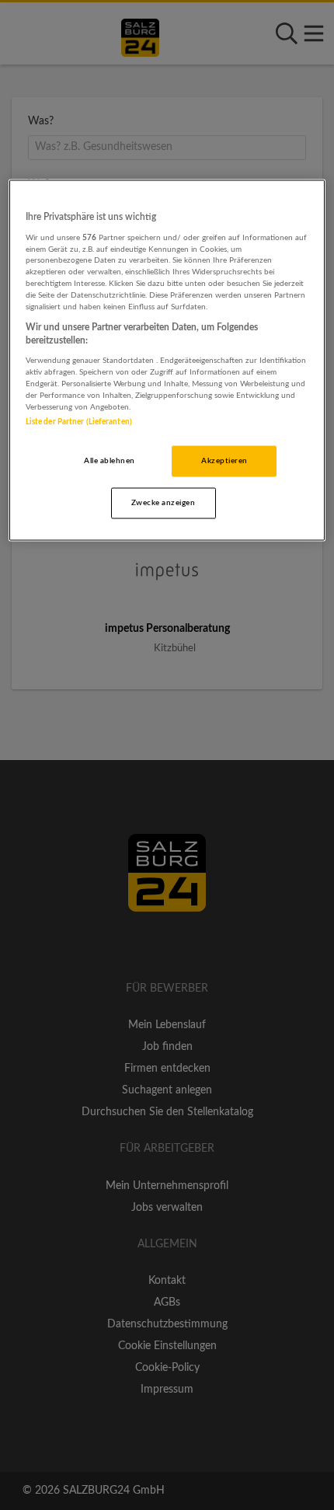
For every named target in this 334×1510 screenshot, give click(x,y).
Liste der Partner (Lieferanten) (79, 421)
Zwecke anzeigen (163, 502)
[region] (167, 360)
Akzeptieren (224, 460)
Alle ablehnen (109, 460)
